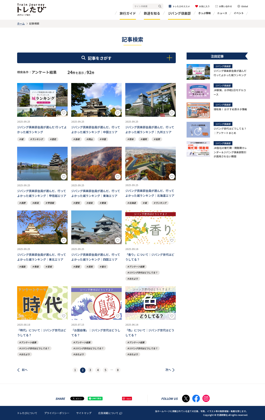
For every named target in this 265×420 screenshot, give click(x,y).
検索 (160, 6)
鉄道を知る (152, 13)
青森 (36, 266)
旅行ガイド (128, 13)
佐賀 (158, 139)
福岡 (144, 139)
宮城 (49, 266)
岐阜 (90, 202)
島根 (77, 139)
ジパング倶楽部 (179, 13)
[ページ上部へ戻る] (258, 391)
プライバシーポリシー (56, 413)
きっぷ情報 (204, 13)
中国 (103, 139)
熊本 (131, 139)
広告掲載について (108, 413)
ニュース (222, 13)
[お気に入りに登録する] (64, 113)
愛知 (77, 202)
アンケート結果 (136, 266)
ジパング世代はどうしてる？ (143, 272)
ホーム (21, 23)
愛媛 (77, 266)
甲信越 (50, 202)
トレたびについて (27, 413)
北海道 (132, 202)
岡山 (90, 139)
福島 (23, 266)
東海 (103, 202)
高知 (90, 266)
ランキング (37, 139)
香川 (103, 266)
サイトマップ (83, 413)
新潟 (36, 202)
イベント (239, 13)
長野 (23, 202)
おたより (133, 278)
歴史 (54, 139)
